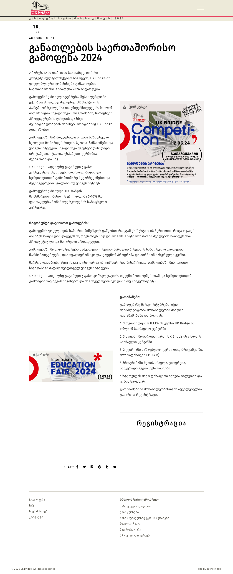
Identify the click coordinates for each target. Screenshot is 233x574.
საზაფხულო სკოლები (135, 506)
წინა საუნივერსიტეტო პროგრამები (144, 518)
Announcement (42, 38)
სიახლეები (37, 499)
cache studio (214, 568)
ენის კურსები (129, 512)
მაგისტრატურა (130, 529)
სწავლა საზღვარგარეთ (139, 499)
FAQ (31, 505)
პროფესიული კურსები (135, 535)
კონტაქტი (36, 517)
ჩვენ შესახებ (38, 511)
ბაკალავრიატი (130, 523)
